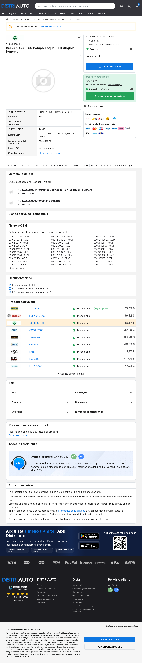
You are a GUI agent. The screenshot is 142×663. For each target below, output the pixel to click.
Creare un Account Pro (47, 595)
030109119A (18, 258)
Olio (72, 13)
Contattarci (77, 592)
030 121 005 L (19, 239)
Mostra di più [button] (17, 268)
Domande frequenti (45, 599)
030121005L (18, 245)
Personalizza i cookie (110, 647)
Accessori (60, 13)
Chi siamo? (77, 585)
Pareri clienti (77, 599)
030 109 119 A (19, 248)
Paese (39, 585)
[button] (121, 5)
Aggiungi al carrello (112, 66)
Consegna (41, 592)
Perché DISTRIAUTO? (46, 588)
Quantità (91, 56)
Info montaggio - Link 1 (23, 285)
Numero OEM (80, 165)
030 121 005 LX (104, 239)
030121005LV (61, 245)
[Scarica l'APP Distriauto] (89, 536)
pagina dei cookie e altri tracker (57, 649)
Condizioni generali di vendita (84, 588)
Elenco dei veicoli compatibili (51, 165)
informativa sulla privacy (71, 510)
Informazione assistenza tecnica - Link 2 (31, 288)
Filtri (81, 13)
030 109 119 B (61, 248)
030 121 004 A (19, 236)
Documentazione (101, 165)
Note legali (77, 602)
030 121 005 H (104, 236)
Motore (102, 13)
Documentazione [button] (18, 435)
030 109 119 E (104, 248)
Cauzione (41, 602)
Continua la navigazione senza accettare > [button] (122, 626)
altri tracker (24, 656)
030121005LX (104, 245)
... (46, 136)
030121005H (103, 242)
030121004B (60, 242)
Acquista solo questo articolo (111, 96)
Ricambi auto (27, 13)
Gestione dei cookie (80, 595)
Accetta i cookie (110, 639)
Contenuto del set (18, 165)
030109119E (103, 258)
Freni (90, 13)
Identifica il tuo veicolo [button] (50, 153)
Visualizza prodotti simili (71, 373)
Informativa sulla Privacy (82, 606)
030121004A (18, 242)
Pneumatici (44, 13)
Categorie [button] (11, 13)
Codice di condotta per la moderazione (83, 610)
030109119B (60, 258)
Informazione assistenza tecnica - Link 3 (31, 292)
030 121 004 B (61, 236)
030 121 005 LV (62, 239)
